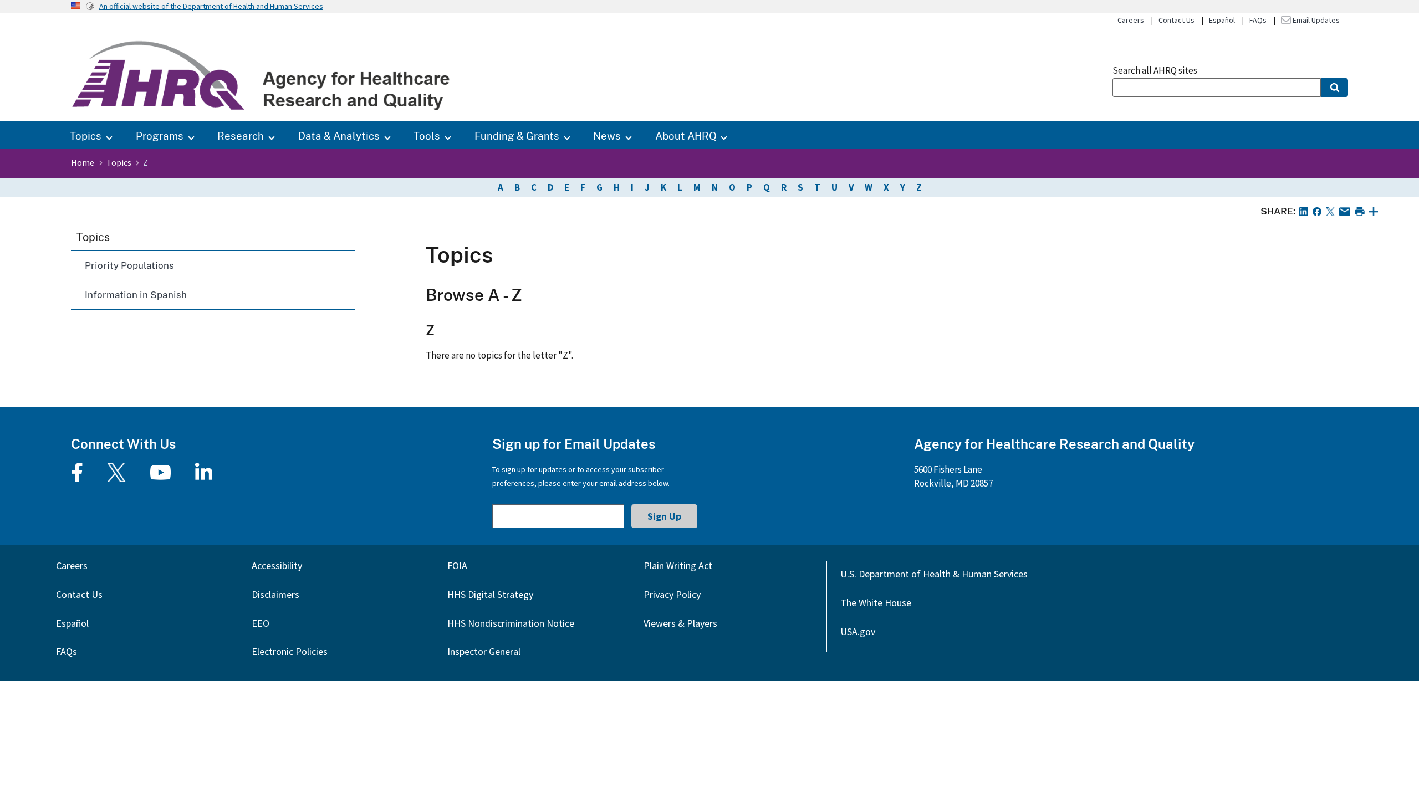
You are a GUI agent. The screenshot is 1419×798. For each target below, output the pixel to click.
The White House (875, 602)
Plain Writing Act (678, 565)
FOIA (457, 565)
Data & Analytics (339, 135)
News (607, 135)
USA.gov (857, 631)
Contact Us (1176, 20)
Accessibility (277, 565)
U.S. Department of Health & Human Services (934, 573)
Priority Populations (129, 265)
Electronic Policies (290, 651)
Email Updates (1315, 20)
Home (82, 162)
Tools (427, 135)
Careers (1130, 20)
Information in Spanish (136, 294)
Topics (85, 135)
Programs (159, 135)
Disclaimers (275, 594)
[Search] (1334, 87)
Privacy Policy (672, 594)
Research (240, 135)
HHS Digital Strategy (490, 594)
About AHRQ (686, 135)
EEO (260, 623)
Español (1222, 20)
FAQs (1258, 20)
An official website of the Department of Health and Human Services (211, 6)
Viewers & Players (680, 623)
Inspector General (483, 651)
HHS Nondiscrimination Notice (510, 623)
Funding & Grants (516, 135)
